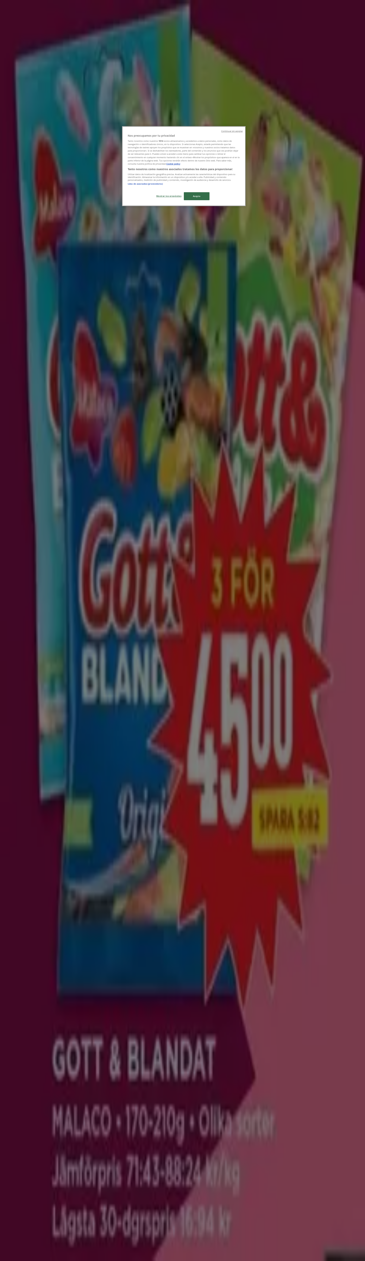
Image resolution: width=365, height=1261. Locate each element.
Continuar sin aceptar (232, 131)
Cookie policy (173, 163)
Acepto (196, 196)
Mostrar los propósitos (169, 195)
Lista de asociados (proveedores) (145, 183)
